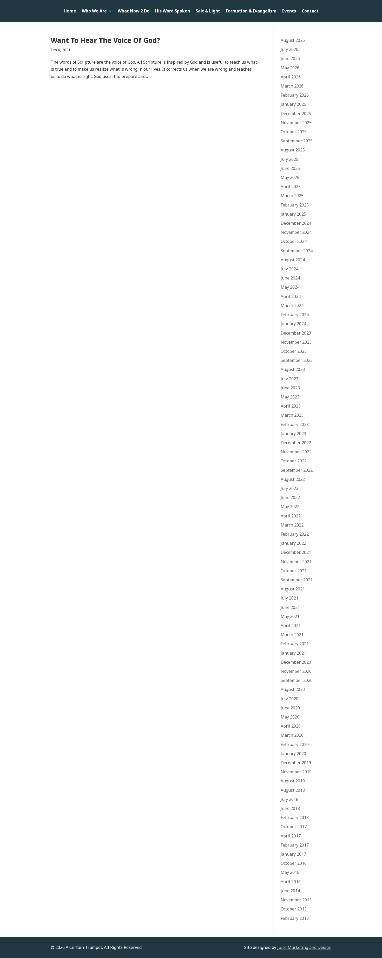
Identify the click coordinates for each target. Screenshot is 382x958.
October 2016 (294, 863)
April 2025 (291, 186)
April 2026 (291, 77)
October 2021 (294, 571)
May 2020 (290, 717)
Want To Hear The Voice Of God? (105, 40)
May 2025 (290, 177)
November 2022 (296, 452)
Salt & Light (208, 11)
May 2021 (290, 616)
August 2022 (293, 479)
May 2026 (290, 68)
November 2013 (296, 900)
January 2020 (293, 753)
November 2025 (296, 122)
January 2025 (293, 214)
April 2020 (291, 726)
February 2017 (295, 845)
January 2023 (293, 433)
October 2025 (294, 132)
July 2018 (289, 799)
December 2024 (296, 223)
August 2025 (293, 150)
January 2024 (293, 324)
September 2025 (297, 141)
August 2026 (293, 40)
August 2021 (293, 589)
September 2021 (297, 580)
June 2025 (290, 168)
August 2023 (293, 369)
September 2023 (297, 360)
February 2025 (295, 205)
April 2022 (291, 516)
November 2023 (296, 342)
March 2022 (292, 525)
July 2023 (289, 379)
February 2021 (295, 644)
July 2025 (289, 159)
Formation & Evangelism (251, 11)
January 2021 (293, 653)
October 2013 (294, 909)
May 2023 (290, 397)
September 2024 (297, 251)
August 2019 (293, 781)
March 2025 (292, 195)
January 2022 (293, 543)
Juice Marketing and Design (304, 947)
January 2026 (293, 104)
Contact (310, 11)
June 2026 (290, 58)
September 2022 (297, 470)
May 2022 (290, 506)
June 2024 (290, 278)
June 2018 (290, 808)
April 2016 (291, 881)
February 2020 (295, 744)
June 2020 (290, 708)
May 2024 (290, 287)
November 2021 (296, 561)
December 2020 (296, 662)
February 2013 (295, 918)
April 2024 (291, 296)
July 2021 (289, 598)
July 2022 (289, 488)
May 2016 (290, 872)
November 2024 (296, 232)
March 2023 (292, 415)
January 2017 (293, 854)
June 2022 (290, 497)
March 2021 (292, 634)
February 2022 (295, 534)
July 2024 (289, 269)
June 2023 (290, 388)
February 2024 (295, 314)
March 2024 (292, 305)
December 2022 (296, 442)
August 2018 (293, 790)
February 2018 (295, 817)
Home (70, 11)
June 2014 (290, 891)
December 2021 (296, 552)
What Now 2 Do (133, 11)
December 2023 (296, 333)
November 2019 (296, 772)
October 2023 (294, 351)
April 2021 (291, 625)
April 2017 (291, 836)
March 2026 (292, 86)
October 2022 (294, 461)
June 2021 (290, 607)
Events (289, 11)
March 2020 (292, 735)
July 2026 (289, 49)
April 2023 (291, 406)
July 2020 (289, 699)
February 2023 (295, 424)
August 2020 (293, 689)
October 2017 (294, 826)
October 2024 (294, 241)
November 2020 (296, 671)
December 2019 (296, 763)
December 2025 (296, 113)
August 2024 (293, 260)
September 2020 (297, 680)
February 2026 (295, 95)
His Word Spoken (172, 11)
